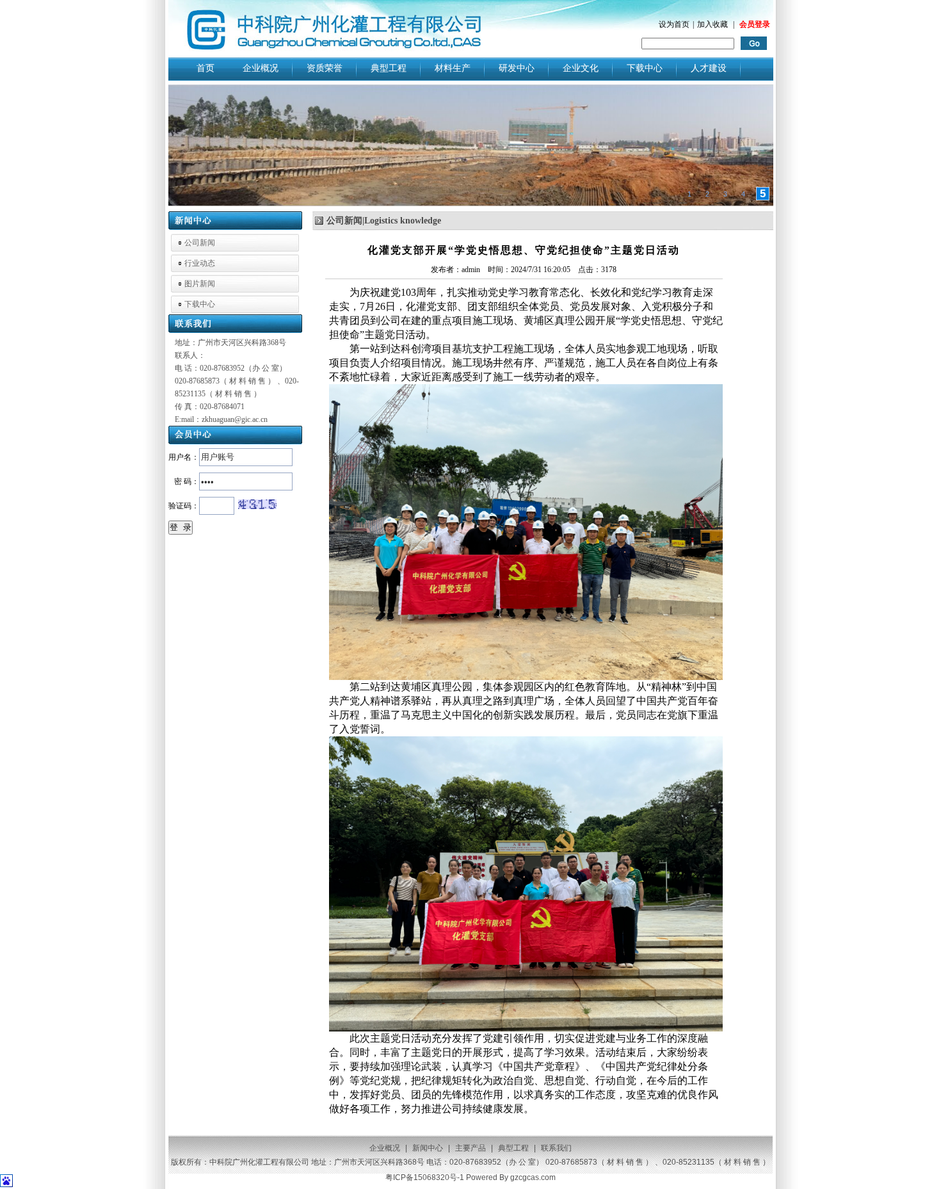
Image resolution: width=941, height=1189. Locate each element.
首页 (205, 68)
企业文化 (581, 68)
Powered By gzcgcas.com (511, 1177)
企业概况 (260, 68)
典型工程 (388, 68)
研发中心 (517, 68)
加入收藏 (712, 24)
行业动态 (199, 263)
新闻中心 (427, 1148)
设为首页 (674, 24)
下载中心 (645, 68)
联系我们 (556, 1148)
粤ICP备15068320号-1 (424, 1177)
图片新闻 (199, 283)
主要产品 (470, 1148)
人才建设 (709, 68)
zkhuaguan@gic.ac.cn (235, 419)
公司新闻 (199, 242)
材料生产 (452, 68)
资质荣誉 (324, 68)
